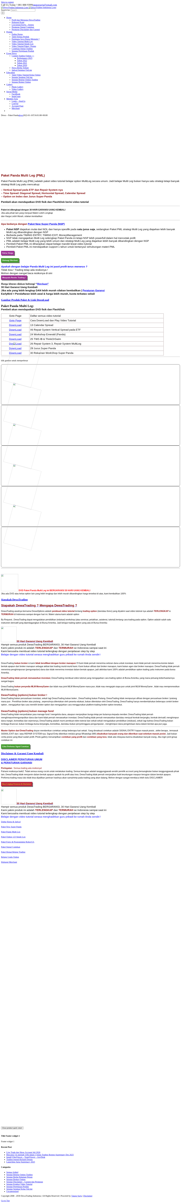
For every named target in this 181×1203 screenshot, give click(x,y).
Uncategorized (12, 1191)
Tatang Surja (76, 1196)
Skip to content (7, 2)
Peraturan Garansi (94, 290)
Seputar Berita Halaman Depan (19, 1177)
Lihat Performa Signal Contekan (15, 746)
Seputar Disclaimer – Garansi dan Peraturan (24, 1182)
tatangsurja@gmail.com (45, 4)
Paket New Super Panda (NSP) (46, 224)
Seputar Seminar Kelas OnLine (19, 1189)
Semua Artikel (12, 1172)
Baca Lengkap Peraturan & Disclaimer (16, 784)
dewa (21, 115)
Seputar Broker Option (15, 1179)
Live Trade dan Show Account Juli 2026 (23, 1152)
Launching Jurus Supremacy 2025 (20, 1162)
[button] (25, 299)
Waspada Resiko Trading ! (14, 277)
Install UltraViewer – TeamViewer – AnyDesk (25, 1157)
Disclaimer (87, 1196)
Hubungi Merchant (10, 260)
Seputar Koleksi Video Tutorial (19, 1184)
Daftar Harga (7, 253)
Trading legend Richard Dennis (19, 1159)
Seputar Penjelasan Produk (17, 1186)
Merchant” (43, 283)
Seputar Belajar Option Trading (19, 1175)
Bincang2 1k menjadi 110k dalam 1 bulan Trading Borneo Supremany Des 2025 (40, 1155)
